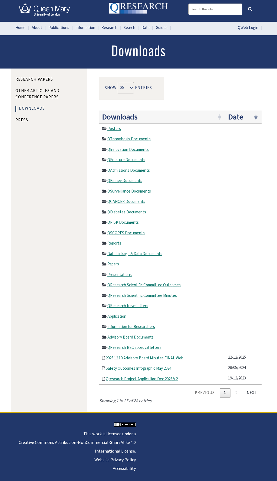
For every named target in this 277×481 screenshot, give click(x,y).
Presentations (119, 275)
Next (252, 393)
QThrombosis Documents (129, 139)
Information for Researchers (131, 327)
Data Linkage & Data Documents (134, 254)
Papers (113, 264)
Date (235, 117)
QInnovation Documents (128, 149)
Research (109, 28)
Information (85, 28)
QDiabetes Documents (126, 212)
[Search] (250, 9)
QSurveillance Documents (129, 191)
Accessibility (124, 469)
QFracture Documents (126, 160)
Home (20, 28)
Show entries (128, 87)
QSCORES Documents (126, 233)
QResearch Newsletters (127, 306)
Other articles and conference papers (37, 94)
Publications (58, 28)
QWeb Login (248, 28)
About (37, 28)
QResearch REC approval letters (134, 347)
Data (145, 28)
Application (116, 316)
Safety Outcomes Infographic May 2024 (138, 368)
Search (129, 28)
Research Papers (34, 79)
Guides (161, 28)
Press (21, 120)
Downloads (119, 117)
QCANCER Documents (126, 201)
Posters (114, 129)
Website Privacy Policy (115, 460)
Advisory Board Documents (130, 337)
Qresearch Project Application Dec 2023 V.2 (142, 379)
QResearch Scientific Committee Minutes (142, 295)
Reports (114, 243)
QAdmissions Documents (128, 170)
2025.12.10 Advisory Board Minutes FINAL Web (144, 358)
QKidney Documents (124, 181)
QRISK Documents (123, 222)
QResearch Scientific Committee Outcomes (144, 285)
